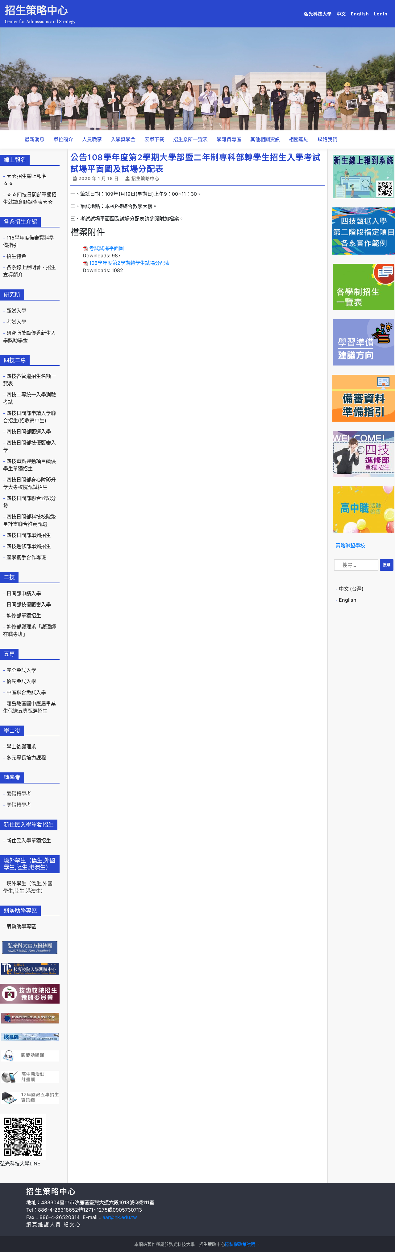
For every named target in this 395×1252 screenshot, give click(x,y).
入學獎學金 (123, 139)
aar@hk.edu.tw (119, 1217)
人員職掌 (92, 139)
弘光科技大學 (319, 13)
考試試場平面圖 (106, 248)
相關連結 (299, 139)
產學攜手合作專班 (26, 557)
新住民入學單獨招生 (28, 840)
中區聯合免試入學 (26, 692)
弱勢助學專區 (21, 926)
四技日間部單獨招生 (28, 535)
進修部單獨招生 (23, 615)
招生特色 (16, 256)
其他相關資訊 (265, 139)
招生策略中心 (36, 10)
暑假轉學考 (18, 794)
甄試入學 (16, 311)
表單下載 (154, 139)
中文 (342, 13)
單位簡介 (63, 139)
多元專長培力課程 (26, 758)
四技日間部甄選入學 (28, 431)
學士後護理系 (21, 746)
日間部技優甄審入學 (28, 604)
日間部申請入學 (23, 593)
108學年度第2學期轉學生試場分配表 (129, 263)
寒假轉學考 (18, 805)
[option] (197, 78)
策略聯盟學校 (350, 545)
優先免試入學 (21, 681)
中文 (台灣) (351, 589)
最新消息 (34, 139)
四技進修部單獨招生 (28, 546)
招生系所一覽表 (190, 139)
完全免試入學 (21, 670)
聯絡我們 (327, 139)
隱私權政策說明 (240, 1244)
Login (381, 13)
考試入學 (16, 322)
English (361, 13)
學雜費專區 (229, 139)
